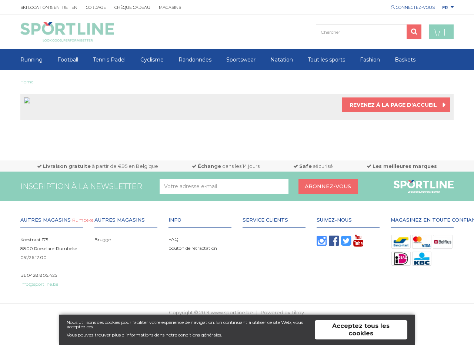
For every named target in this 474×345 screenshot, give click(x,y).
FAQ (173, 239)
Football (67, 59)
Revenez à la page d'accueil (393, 105)
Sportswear (241, 59)
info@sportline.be (39, 284)
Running (31, 59)
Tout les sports (326, 59)
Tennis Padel (109, 59)
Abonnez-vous (328, 186)
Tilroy (297, 312)
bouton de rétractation (192, 248)
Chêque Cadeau (132, 7)
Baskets (405, 59)
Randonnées (194, 59)
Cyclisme (152, 59)
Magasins (170, 7)
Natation (281, 59)
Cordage (96, 7)
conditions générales (199, 335)
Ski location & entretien (48, 7)
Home (26, 81)
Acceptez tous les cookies (361, 329)
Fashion (370, 59)
